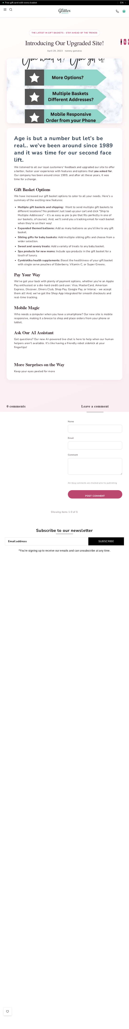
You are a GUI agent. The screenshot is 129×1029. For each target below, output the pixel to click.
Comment (73, 454)
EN (121, 2)
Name (71, 421)
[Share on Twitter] (125, 42)
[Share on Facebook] (121, 42)
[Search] (10, 9)
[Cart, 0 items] (124, 11)
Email (71, 438)
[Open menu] (5, 9)
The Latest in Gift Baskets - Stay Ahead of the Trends (64, 32)
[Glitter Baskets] (64, 11)
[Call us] (117, 11)
